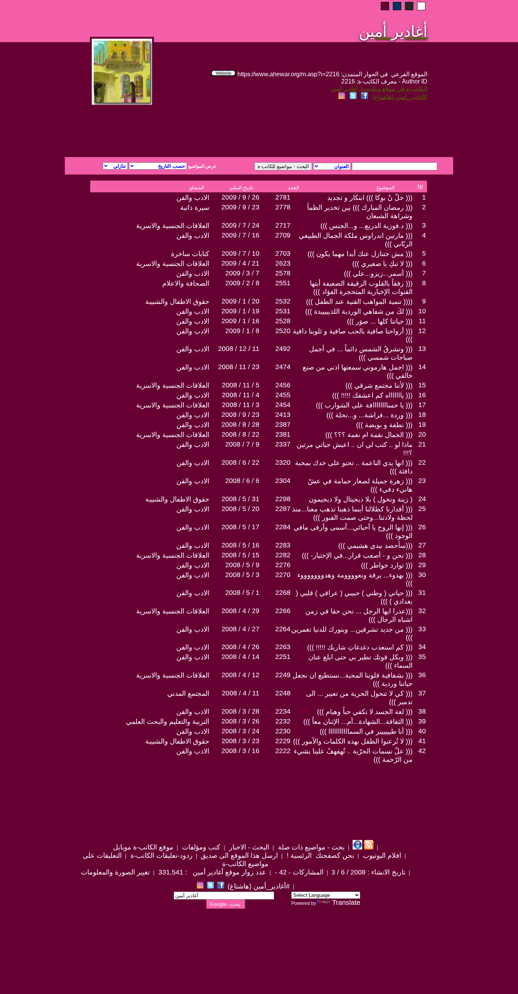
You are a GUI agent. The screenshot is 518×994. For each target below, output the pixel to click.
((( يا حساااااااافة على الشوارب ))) (364, 405)
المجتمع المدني (188, 693)
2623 (282, 263)
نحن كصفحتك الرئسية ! (319, 855)
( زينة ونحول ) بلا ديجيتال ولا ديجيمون (361, 499)
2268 (282, 592)
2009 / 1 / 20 (240, 301)
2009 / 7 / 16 (240, 235)
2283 (282, 545)
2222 (282, 751)
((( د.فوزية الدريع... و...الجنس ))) (366, 226)
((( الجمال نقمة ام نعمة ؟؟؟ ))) (369, 435)
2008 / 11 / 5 (240, 385)
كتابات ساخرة (190, 254)
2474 (282, 367)
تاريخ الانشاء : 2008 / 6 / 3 (368, 872)
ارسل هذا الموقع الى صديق (239, 855)
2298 (282, 499)
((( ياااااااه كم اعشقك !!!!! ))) (372, 395)
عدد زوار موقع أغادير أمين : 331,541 (211, 872)
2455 (282, 395)
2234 (282, 711)
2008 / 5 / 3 (242, 575)
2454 (282, 405)
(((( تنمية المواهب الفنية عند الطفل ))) (359, 301)
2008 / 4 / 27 (240, 629)
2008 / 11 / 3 (240, 405)
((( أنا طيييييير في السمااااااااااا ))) (366, 731)
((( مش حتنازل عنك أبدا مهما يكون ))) (360, 254)
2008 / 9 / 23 (240, 414)
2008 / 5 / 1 (242, 592)
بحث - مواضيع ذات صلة (310, 847)
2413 (282, 414)
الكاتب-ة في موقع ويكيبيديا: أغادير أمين (379, 88)
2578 (282, 273)
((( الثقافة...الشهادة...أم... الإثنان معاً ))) (358, 721)
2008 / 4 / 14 (240, 657)
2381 (282, 434)
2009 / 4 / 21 (240, 263)
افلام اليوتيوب (381, 855)
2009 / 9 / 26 (240, 197)
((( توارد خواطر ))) (387, 565)
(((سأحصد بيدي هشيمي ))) (375, 545)
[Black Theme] (409, 6)
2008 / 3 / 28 (240, 711)
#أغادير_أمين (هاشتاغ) (399, 97)
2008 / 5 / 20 (240, 509)
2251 (282, 657)
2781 (282, 197)
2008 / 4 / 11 (240, 693)
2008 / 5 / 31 (240, 499)
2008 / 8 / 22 (240, 434)
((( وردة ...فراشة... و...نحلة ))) (369, 415)
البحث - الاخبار (248, 847)
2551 (282, 283)
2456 (282, 385)
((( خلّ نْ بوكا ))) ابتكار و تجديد (370, 197)
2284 (282, 527)
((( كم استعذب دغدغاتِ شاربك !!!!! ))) (360, 647)
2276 (282, 565)
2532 (282, 301)
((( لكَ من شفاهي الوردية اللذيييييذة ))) (359, 311)
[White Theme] (421, 6)
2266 (282, 611)
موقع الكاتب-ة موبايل (143, 847)
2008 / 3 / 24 (240, 731)
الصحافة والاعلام (185, 283)
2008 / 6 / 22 (240, 462)
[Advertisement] (167, 129)
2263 (282, 647)
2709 (282, 235)
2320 (282, 462)
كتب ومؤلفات (200, 847)
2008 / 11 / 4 (240, 395)
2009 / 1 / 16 (240, 321)
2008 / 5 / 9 (242, 565)
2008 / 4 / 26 (240, 647)
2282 (282, 555)
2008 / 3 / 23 (240, 741)
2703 (282, 253)
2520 (282, 331)
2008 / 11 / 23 (238, 367)
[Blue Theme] (397, 6)
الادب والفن (192, 197)
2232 (282, 721)
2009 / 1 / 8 (242, 331)
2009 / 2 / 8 (242, 283)
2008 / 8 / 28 (240, 424)
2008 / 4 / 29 (240, 611)
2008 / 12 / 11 (238, 348)
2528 (282, 321)
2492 (282, 348)
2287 (282, 509)
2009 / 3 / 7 (242, 273)
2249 (282, 675)
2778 (282, 207)
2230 (282, 731)
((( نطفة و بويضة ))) (384, 425)
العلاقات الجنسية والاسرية (172, 226)
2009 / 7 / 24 (240, 225)
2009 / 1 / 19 (240, 311)
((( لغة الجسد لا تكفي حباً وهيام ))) (365, 712)
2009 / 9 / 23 (240, 207)
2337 (282, 444)
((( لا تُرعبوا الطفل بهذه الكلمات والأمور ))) (353, 741)
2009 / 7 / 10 (240, 253)
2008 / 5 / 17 (240, 527)
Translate (346, 902)
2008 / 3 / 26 (240, 721)
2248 (282, 693)
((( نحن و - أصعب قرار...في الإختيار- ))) (357, 555)
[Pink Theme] (385, 6)
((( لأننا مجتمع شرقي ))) (379, 385)
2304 (282, 480)
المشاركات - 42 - (298, 872)
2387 (282, 424)
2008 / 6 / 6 (242, 480)
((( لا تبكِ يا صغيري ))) (382, 263)
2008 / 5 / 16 (240, 545)
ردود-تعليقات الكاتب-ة (161, 855)
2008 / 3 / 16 (240, 751)
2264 (282, 629)
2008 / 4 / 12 (240, 675)
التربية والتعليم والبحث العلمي (167, 721)
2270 (282, 575)
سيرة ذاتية (194, 207)
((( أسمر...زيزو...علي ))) (378, 273)
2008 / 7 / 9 (242, 444)
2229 (282, 741)
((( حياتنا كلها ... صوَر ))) (380, 321)
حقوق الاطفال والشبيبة (177, 301)
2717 (282, 225)
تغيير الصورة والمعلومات (115, 872)
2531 (282, 311)
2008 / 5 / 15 (240, 555)
